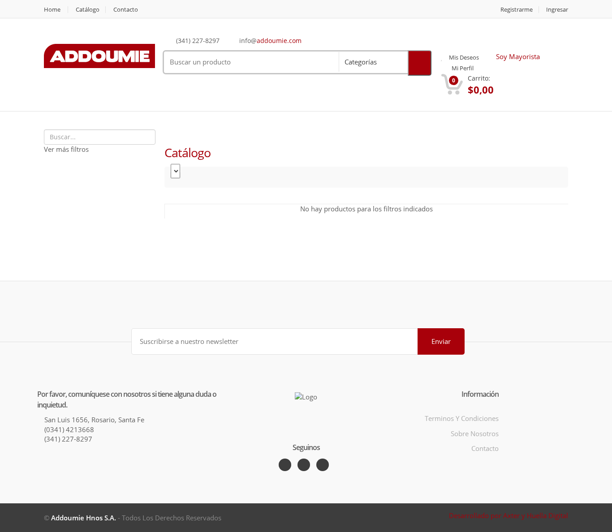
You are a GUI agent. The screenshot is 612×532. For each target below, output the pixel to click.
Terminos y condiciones (462, 418)
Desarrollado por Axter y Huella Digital (508, 515)
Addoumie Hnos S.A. (83, 517)
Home (52, 9)
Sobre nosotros (475, 433)
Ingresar (557, 9)
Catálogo (87, 9)
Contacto (125, 9)
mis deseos (463, 57)
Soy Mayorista (517, 56)
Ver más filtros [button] (66, 149)
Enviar (441, 341)
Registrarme (516, 9)
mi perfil (462, 68)
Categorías (361, 61)
